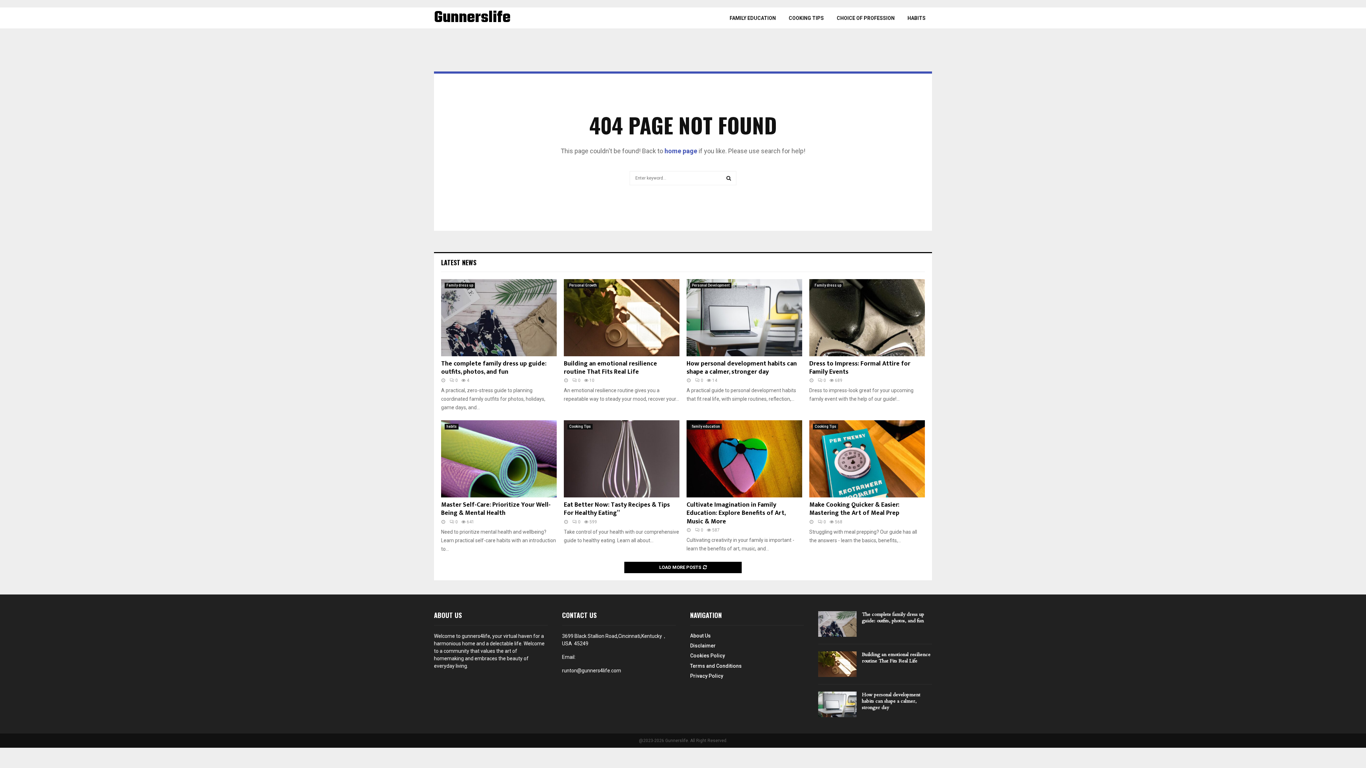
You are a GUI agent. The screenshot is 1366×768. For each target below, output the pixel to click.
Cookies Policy (707, 655)
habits (916, 18)
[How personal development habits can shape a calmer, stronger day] (744, 317)
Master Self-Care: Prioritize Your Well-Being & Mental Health (496, 509)
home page (681, 151)
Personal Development (711, 285)
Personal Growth (583, 285)
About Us (700, 636)
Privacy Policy (706, 676)
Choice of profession (866, 18)
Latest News (458, 262)
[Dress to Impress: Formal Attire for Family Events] (867, 317)
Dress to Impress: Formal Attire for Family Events (859, 367)
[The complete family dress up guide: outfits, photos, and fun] (499, 317)
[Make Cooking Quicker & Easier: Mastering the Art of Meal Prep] (867, 458)
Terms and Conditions (716, 666)
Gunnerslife (472, 18)
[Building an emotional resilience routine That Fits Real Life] (621, 317)
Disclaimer (703, 646)
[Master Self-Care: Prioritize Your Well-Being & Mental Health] (499, 458)
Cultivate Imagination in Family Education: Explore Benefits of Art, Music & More (736, 513)
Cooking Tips (806, 18)
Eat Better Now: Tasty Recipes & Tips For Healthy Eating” (617, 509)
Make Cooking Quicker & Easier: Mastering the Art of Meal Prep (854, 509)
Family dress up (459, 285)
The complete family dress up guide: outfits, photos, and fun (493, 367)
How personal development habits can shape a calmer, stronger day (742, 367)
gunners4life (476, 636)
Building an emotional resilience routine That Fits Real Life (610, 367)
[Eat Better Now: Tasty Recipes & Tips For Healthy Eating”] (621, 458)
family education (753, 18)
